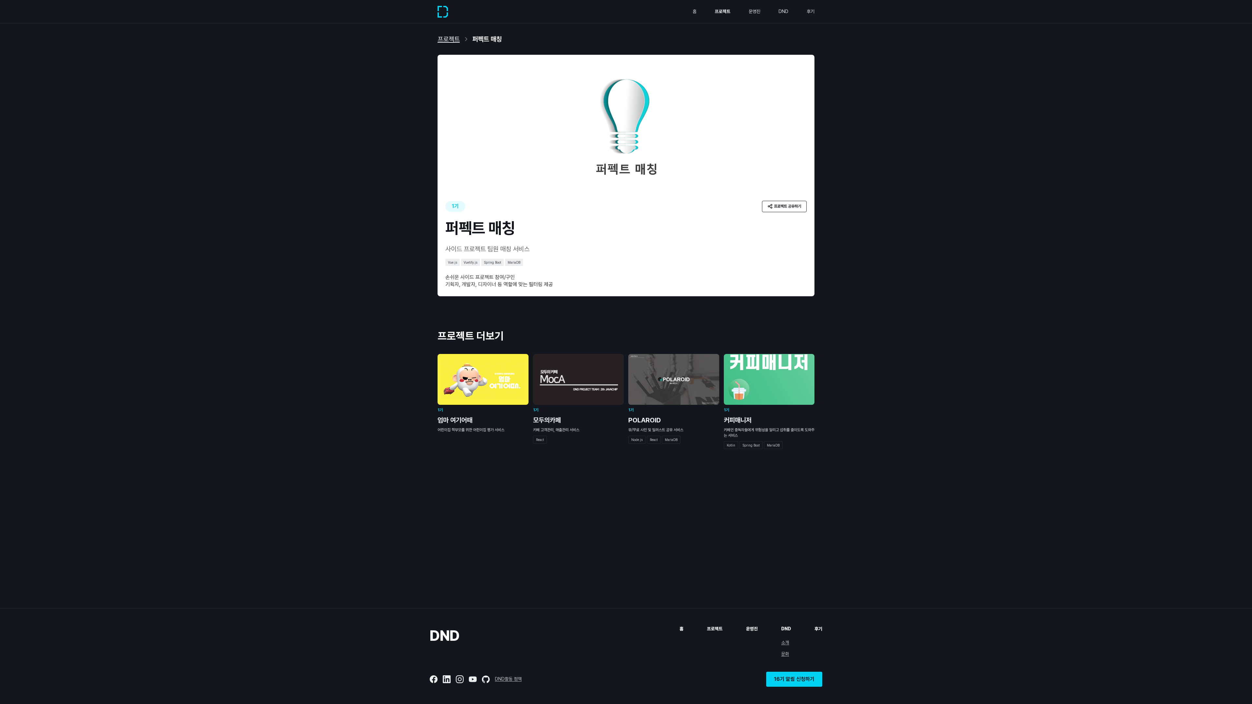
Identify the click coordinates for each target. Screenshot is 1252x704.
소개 (785, 642)
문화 (785, 653)
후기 (810, 11)
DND (783, 11)
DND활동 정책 (508, 679)
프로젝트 (722, 11)
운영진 (754, 11)
